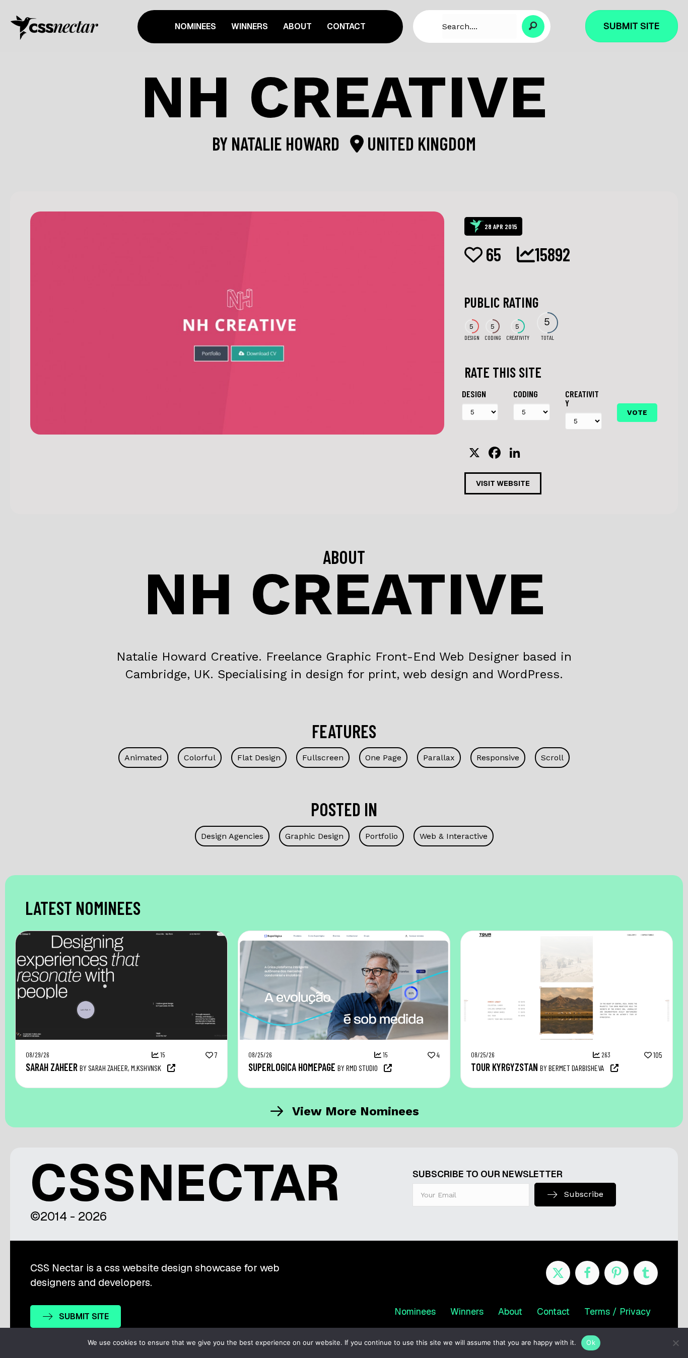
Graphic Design (314, 836)
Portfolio (381, 836)
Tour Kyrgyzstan (504, 1067)
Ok (590, 1342)
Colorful (200, 757)
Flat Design (259, 757)
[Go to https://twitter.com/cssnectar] (558, 1273)
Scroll (552, 757)
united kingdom (420, 143)
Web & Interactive (454, 836)
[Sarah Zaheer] (121, 936)
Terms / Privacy (617, 1311)
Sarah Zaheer (52, 1067)
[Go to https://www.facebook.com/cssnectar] (587, 1273)
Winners (467, 1311)
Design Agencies (232, 836)
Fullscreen (322, 757)
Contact (553, 1311)
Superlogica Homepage (291, 1067)
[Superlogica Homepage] (344, 936)
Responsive (497, 757)
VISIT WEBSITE (503, 483)
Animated (143, 757)
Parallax (439, 757)
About (510, 1311)
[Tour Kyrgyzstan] (566, 936)
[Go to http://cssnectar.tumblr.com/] (646, 1273)
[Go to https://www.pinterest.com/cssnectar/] (616, 1273)
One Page (383, 757)
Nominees (415, 1311)
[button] (533, 26)
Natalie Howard (287, 143)
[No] (675, 1343)
